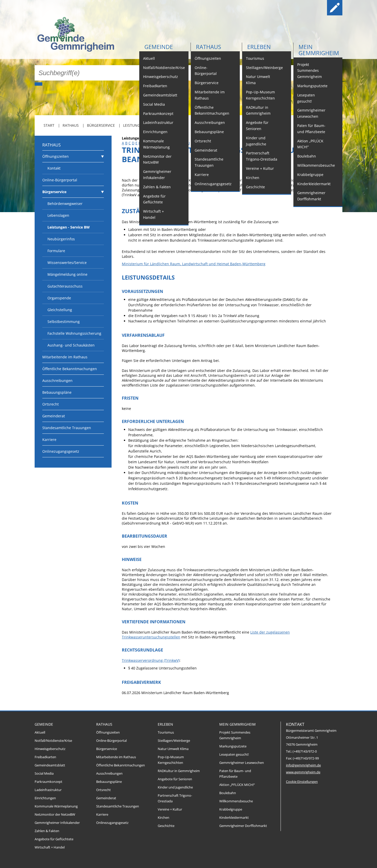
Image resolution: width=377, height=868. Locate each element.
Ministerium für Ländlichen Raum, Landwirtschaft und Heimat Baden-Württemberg (193, 263)
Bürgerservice (207, 82)
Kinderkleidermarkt (314, 183)
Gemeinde (158, 47)
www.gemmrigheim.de (303, 772)
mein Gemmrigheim (319, 50)
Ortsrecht (203, 141)
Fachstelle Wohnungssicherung (74, 333)
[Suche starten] (38, 84)
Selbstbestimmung (63, 321)
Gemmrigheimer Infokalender (157, 174)
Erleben (259, 47)
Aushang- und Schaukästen (71, 345)
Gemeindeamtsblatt (160, 95)
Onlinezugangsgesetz (213, 183)
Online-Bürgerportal (206, 70)
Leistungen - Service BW (68, 227)
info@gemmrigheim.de (303, 765)
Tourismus (255, 58)
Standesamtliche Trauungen (209, 162)
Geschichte (255, 186)
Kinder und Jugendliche (256, 140)
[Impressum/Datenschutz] (334, 7)
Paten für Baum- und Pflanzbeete (311, 128)
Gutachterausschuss (65, 286)
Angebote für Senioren (257, 125)
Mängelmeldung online (67, 274)
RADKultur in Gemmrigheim (258, 110)
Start (49, 125)
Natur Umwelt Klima (258, 79)
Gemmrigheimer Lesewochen (311, 113)
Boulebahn (306, 156)
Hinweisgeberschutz (160, 76)
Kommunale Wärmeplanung (156, 144)
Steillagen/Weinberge (264, 67)
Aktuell (149, 58)
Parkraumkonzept (158, 113)
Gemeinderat (206, 150)
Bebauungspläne (209, 131)
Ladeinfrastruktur (158, 122)
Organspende (59, 297)
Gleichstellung (59, 309)
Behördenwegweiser (65, 203)
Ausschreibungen (210, 122)
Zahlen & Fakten (157, 186)
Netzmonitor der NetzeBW (157, 159)
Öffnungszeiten (208, 58)
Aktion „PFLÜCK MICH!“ (310, 144)
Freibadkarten (155, 85)
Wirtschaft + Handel (153, 214)
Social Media (154, 104)
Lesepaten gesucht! (306, 98)
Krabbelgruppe (310, 174)
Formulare (56, 250)
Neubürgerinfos (61, 238)
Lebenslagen (58, 215)
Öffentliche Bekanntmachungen (212, 110)
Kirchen (252, 177)
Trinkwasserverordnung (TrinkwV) (151, 660)
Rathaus (208, 47)
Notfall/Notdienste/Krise (164, 67)
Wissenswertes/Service (67, 262)
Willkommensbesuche (316, 165)
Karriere (202, 174)
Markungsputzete (312, 85)
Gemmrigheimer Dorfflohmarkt (311, 195)
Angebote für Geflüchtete (154, 199)
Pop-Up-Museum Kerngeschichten (260, 95)
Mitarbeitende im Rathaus (210, 95)
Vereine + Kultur (260, 168)
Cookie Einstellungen (302, 782)
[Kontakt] (318, 7)
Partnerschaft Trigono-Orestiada (261, 156)
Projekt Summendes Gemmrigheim (309, 70)
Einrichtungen (155, 131)
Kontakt (54, 168)
